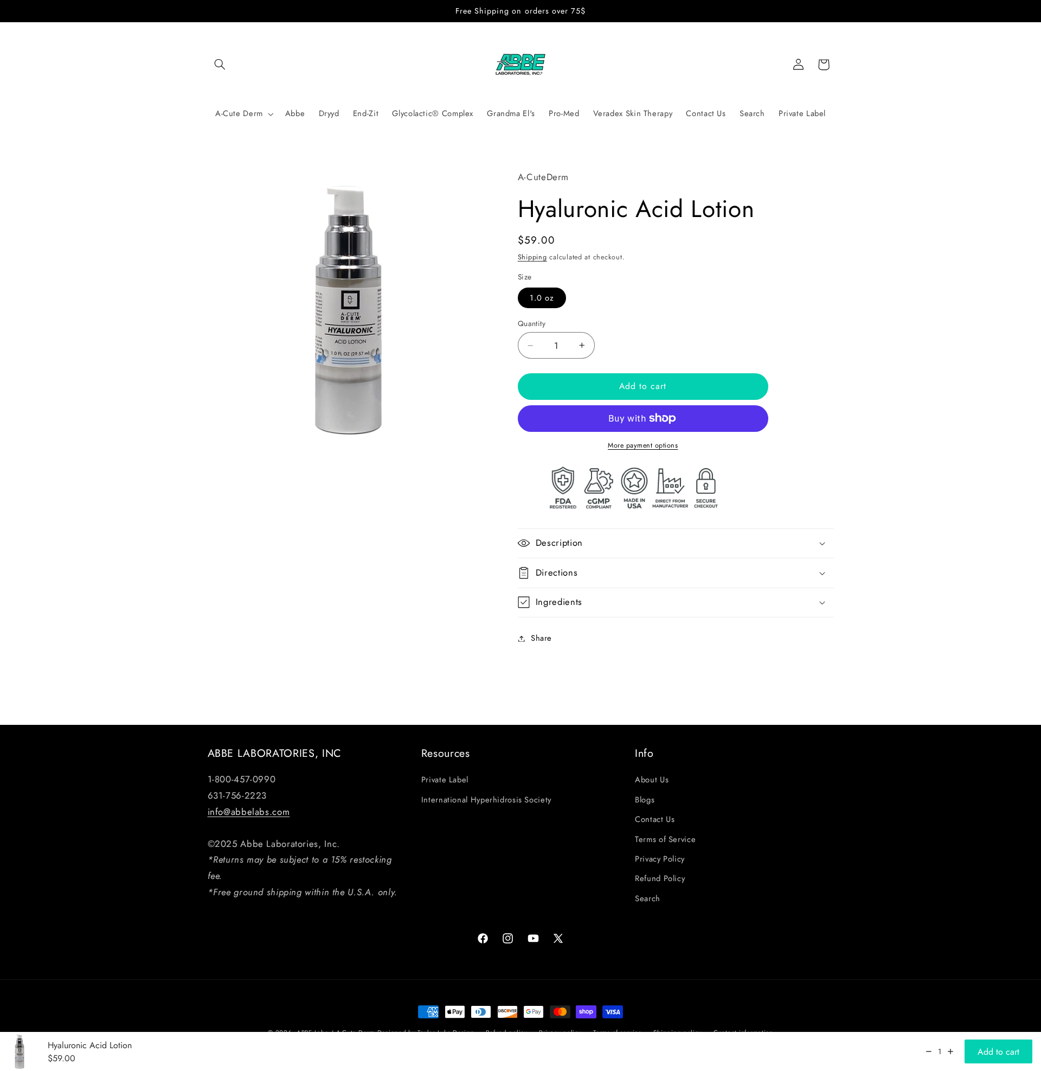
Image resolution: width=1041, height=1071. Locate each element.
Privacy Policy (660, 859)
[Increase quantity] (950, 1051)
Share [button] (541, 638)
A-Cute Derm (239, 114)
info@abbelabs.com (249, 811)
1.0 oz (542, 298)
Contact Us (654, 819)
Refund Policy (660, 878)
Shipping (532, 257)
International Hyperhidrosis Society (486, 800)
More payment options (643, 445)
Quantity (531, 323)
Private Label (444, 780)
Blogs (644, 800)
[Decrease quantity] (928, 1051)
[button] (220, 64)
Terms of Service (665, 839)
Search (647, 898)
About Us (652, 780)
